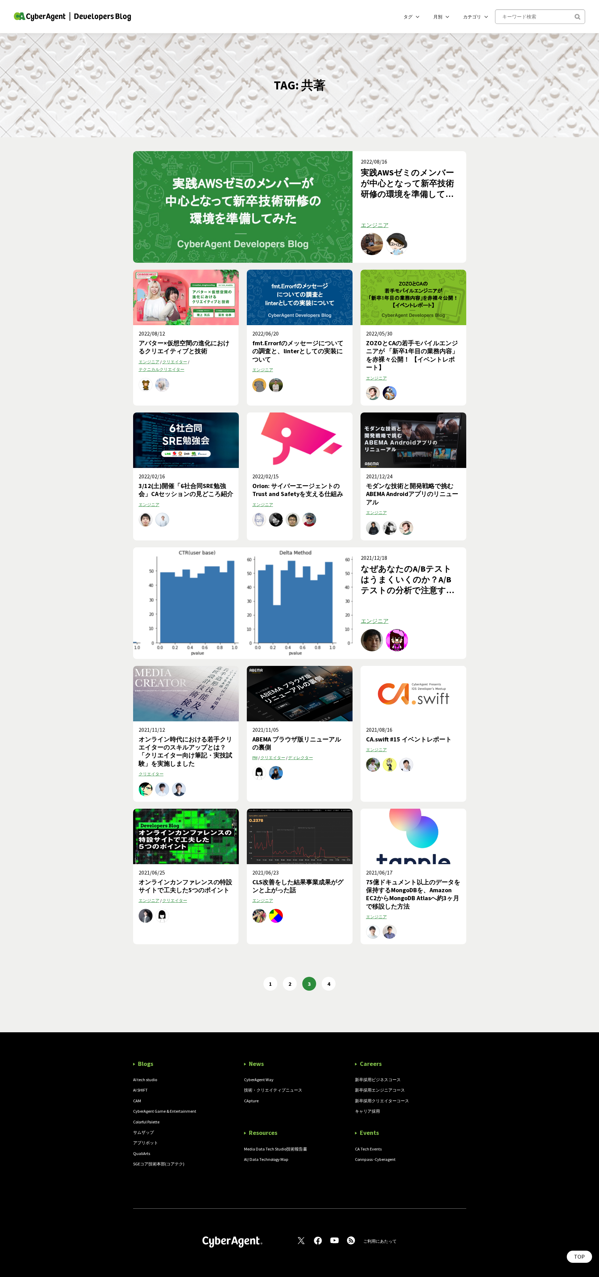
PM (255, 757)
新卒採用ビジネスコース (378, 1079)
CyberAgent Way (259, 1079)
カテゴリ (472, 17)
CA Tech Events (368, 1149)
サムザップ (143, 1132)
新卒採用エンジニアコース (380, 1090)
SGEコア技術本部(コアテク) (158, 1163)
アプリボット (145, 1142)
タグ (408, 17)
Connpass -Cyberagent (375, 1159)
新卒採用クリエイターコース (382, 1100)
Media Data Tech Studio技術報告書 (275, 1149)
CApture (251, 1100)
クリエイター (174, 361)
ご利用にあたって (380, 1241)
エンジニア (375, 224)
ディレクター (300, 757)
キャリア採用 (367, 1111)
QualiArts (141, 1153)
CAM (137, 1100)
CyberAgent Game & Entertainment (164, 1111)
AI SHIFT (140, 1090)
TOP (579, 1256)
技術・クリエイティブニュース (273, 1090)
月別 (437, 17)
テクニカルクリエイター (161, 369)
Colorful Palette (146, 1121)
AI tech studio (145, 1079)
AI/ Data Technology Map (266, 1159)
